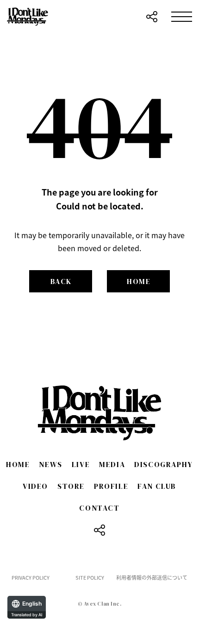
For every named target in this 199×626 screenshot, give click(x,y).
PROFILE (111, 486)
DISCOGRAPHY (163, 464)
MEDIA (112, 464)
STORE (71, 486)
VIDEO (35, 486)
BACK (61, 281)
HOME (138, 281)
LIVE (81, 464)
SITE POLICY (89, 578)
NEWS (50, 464)
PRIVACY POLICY (31, 578)
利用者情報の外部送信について (151, 578)
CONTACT (99, 508)
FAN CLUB (156, 486)
